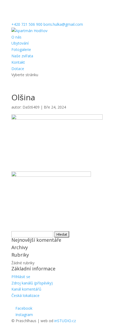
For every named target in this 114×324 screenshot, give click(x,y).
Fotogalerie (21, 49)
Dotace (17, 68)
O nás (16, 37)
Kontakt (18, 62)
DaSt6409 (31, 107)
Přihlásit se (20, 276)
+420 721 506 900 (26, 24)
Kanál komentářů (26, 289)
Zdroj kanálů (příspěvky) (32, 283)
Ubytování (20, 43)
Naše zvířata (22, 55)
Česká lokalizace (25, 295)
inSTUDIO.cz (65, 320)
